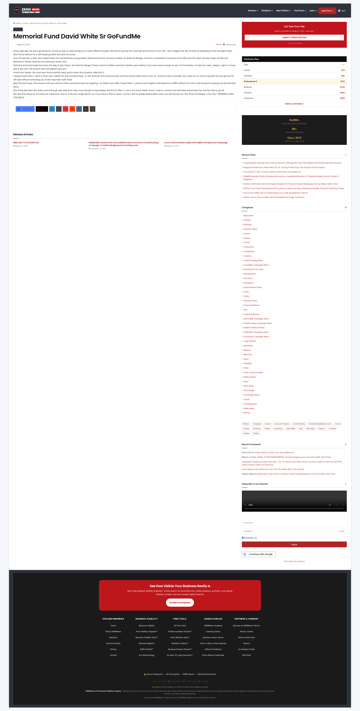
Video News (249, 408)
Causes (25, 23)
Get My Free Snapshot (180, 602)
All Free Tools (180, 625)
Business (248, 224)
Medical (247, 350)
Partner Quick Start (246, 637)
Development (250, 274)
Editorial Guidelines (213, 649)
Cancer (247, 233)
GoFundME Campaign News (256, 319)
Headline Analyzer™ (179, 643)
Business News (250, 229)
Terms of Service (159, 681)
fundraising (278, 429)
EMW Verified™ (146, 649)
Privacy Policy (176, 681)
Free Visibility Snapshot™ (147, 631)
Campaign (257, 424)
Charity (247, 242)
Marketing (248, 345)
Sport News (249, 386)
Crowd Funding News (253, 260)
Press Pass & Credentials (213, 655)
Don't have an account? (294, 561)
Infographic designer (251, 462)
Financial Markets (251, 305)
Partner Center (246, 631)
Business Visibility (147, 625)
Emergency (249, 283)
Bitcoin (246, 424)
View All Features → (294, 104)
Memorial (248, 354)
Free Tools (299, 10)
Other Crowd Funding (253, 372)
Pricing (113, 649)
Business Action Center (213, 637)
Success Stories (113, 643)
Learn (312, 10)
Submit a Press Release (294, 37)
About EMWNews (113, 631)
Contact (113, 655)
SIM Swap (311, 429)
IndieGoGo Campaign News (256, 332)
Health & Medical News (254, 327)
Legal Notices (250, 341)
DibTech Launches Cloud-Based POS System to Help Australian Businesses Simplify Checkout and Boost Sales (294, 188)
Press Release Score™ (180, 637)
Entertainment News (253, 287)
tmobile (246, 433)
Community (249, 247)
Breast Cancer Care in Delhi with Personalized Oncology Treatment (274, 197)
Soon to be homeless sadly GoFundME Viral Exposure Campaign (196, 142)
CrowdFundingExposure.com (320, 424)
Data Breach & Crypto (254, 269)
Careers (246, 643)
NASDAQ (248, 363)
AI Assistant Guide (246, 649)
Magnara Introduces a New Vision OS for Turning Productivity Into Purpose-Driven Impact (284, 167)
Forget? (342, 531)
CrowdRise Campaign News (256, 265)
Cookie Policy (191, 681)
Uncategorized (250, 404)
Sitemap (204, 681)
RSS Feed (246, 655)
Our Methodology (146, 655)
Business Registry (147, 643)
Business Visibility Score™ (147, 637)
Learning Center (213, 631)
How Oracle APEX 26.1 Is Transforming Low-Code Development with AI (276, 193)
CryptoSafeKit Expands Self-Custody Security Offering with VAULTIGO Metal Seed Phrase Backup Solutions (292, 163)
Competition (249, 251)
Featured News (250, 301)
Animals (247, 220)
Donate (246, 429)
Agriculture (248, 215)
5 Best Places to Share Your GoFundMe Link (274, 452)
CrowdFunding (299, 424)
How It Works (282, 10)
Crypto (337, 424)
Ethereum (257, 429)
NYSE (246, 368)
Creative (247, 256)
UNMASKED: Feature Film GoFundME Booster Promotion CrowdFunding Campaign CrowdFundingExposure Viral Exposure (123, 144)
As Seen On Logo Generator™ (180, 655)
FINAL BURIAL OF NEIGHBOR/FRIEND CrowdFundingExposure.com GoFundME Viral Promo (291, 457)
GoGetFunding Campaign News (258, 323)
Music (246, 359)
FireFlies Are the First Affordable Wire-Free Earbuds (281, 469)
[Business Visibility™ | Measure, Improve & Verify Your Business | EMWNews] (28, 10)
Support (322, 429)
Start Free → (327, 11)
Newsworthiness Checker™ (180, 649)
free (245, 310)
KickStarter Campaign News (256, 336)
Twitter (256, 433)
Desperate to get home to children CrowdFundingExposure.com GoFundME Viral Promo (296, 474)
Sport (246, 381)
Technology (249, 390)
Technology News (252, 395)
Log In (294, 544)
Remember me (250, 538)
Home (18, 23)
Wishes (247, 413)
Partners (252, 10)
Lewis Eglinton (248, 469)
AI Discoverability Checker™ (180, 631)
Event (246, 292)
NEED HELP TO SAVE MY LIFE (26, 142)
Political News (250, 377)
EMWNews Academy (213, 625)
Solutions (266, 10)
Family (246, 296)
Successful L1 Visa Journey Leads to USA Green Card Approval (272, 172)
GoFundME (290, 429)
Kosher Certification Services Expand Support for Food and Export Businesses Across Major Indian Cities (291, 184)
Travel (246, 399)
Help (301, 429)
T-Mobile (332, 429)
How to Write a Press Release (213, 643)
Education (248, 278)
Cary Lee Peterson (281, 424)
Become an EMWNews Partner (246, 625)
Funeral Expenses (251, 314)
